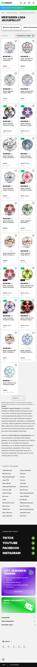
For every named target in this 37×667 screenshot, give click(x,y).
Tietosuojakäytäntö (14, 664)
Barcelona (5, 496)
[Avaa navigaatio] (33, 3)
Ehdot (4, 664)
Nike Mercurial (7, 473)
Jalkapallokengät (7, 470)
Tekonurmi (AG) (7, 490)
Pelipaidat (23, 473)
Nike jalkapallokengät (9, 477)
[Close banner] (35, 8)
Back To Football (24, 506)
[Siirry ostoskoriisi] (29, 3)
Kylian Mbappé (7, 483)
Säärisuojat (23, 516)
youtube (10, 543)
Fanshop (22, 480)
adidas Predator (7, 493)
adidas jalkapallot (12, 12)
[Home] (6, 3)
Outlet (4, 499)
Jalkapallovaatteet (25, 512)
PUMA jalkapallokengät (26, 503)
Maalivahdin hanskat (8, 503)
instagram (12, 553)
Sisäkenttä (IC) (24, 486)
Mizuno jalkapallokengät (27, 509)
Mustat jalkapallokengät (26, 493)
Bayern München (7, 512)
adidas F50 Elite (24, 496)
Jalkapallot (23, 483)
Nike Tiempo (6, 506)
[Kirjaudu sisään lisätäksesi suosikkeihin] (15, 41)
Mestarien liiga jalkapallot (28, 12)
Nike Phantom (24, 490)
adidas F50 (6, 480)
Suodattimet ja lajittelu (24, 35)
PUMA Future (6, 509)
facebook (11, 548)
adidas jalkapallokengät (9, 486)
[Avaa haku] (21, 3)
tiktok (8, 538)
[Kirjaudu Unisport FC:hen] (25, 3)
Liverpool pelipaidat (25, 470)
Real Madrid (23, 499)
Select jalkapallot (7, 516)
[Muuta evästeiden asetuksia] (3, 659)
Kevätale (22, 477)
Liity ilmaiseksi (18, 591)
